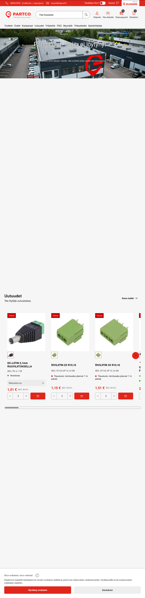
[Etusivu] (69, 50)
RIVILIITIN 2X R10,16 (63, 365)
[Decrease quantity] (10, 396)
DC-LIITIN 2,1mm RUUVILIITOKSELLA (19, 364)
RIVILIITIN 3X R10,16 (107, 365)
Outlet (17, 25)
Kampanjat (27, 25)
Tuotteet (8, 25)
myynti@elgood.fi (58, 3)
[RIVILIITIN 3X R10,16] (114, 332)
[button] (26, 355)
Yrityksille (50, 25)
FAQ (59, 25)
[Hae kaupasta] (86, 14)
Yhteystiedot (80, 25)
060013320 (15, 3)
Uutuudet (39, 25)
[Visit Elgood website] (130, 3)
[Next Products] (135, 355)
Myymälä (67, 25)
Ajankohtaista (95, 25)
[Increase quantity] (26, 396)
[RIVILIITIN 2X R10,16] (70, 332)
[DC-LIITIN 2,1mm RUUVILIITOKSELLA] (26, 332)
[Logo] (18, 14)
